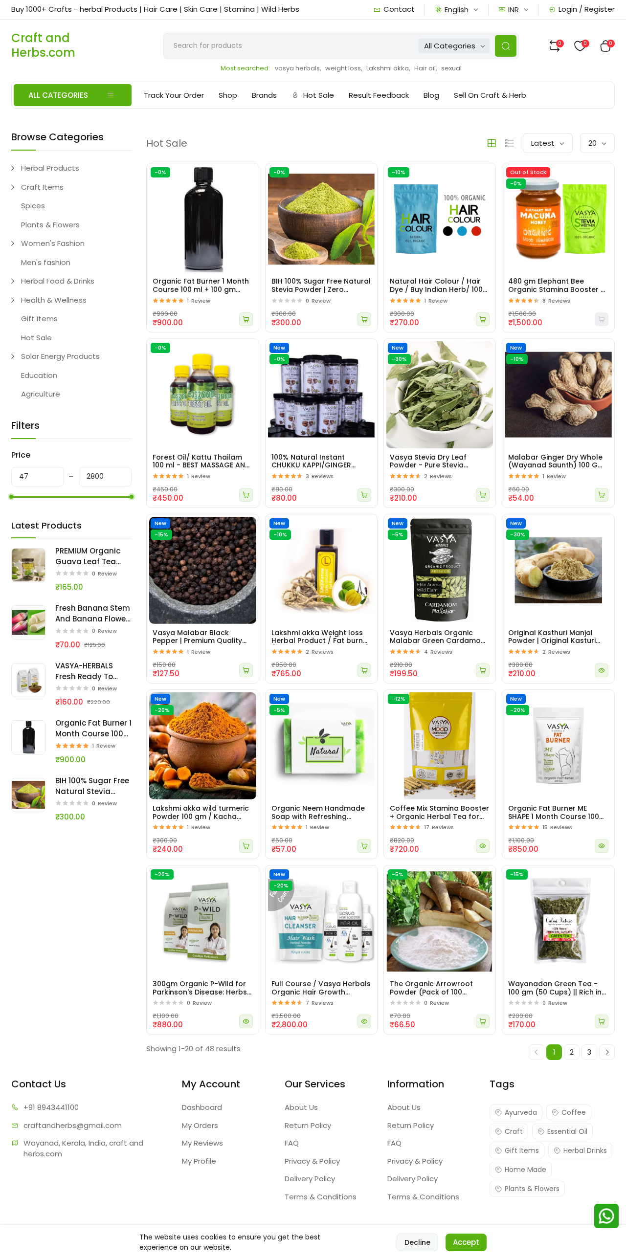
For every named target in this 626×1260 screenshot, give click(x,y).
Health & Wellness (54, 300)
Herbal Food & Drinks (57, 281)
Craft (514, 1131)
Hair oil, (425, 68)
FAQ (292, 1143)
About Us (301, 1107)
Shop (228, 95)
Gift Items (39, 318)
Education (39, 375)
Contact (399, 9)
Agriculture (40, 394)
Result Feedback (379, 95)
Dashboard (202, 1107)
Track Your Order (174, 95)
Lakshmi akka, (388, 68)
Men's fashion (45, 262)
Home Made (525, 1169)
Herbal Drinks (585, 1150)
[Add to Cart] (246, 319)
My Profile (199, 1161)
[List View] (509, 143)
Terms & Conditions (321, 1197)
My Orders (200, 1125)
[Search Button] (505, 46)
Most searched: (245, 68)
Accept (466, 1242)
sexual (451, 68)
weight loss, (343, 68)
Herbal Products (50, 168)
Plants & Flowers (50, 225)
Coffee (573, 1112)
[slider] (11, 496)
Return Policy (308, 1125)
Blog (431, 95)
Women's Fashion (53, 243)
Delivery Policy (310, 1178)
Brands (264, 95)
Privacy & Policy (312, 1161)
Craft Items (42, 187)
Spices (33, 205)
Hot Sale (318, 95)
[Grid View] (491, 143)
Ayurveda (521, 1112)
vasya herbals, (298, 68)
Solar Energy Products (60, 356)
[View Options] (601, 670)
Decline (417, 1242)
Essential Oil (567, 1131)
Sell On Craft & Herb (490, 95)
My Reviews (202, 1143)
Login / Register (587, 9)
